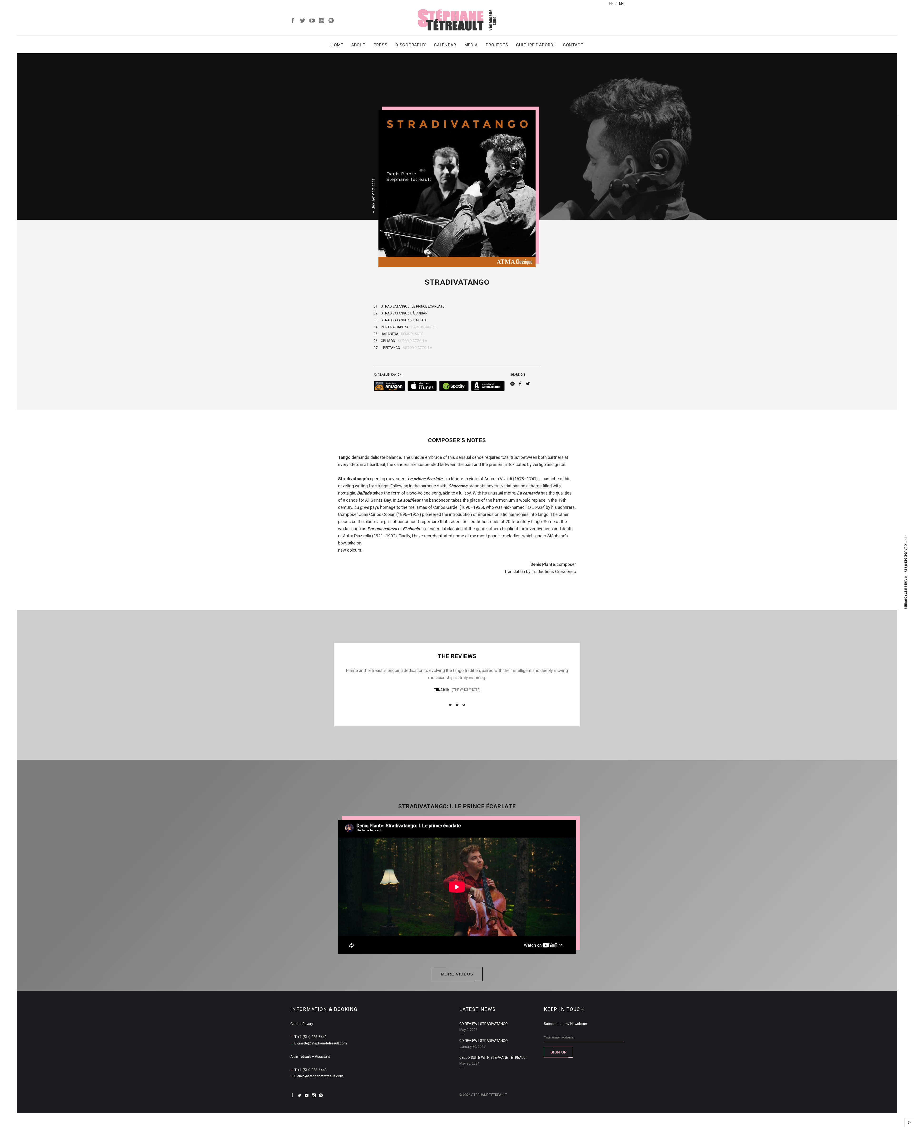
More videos (457, 974)
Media (471, 44)
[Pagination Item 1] (450, 705)
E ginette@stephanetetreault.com (320, 1043)
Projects (497, 44)
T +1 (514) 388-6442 (310, 1037)
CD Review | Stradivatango (483, 1024)
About (358, 44)
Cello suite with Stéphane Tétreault (493, 1057)
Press (380, 44)
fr (611, 3)
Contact (573, 44)
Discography (410, 44)
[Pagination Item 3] (463, 705)
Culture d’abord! (535, 44)
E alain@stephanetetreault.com (318, 1076)
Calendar (445, 44)
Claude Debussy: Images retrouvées (905, 576)
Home (337, 44)
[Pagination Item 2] (457, 705)
